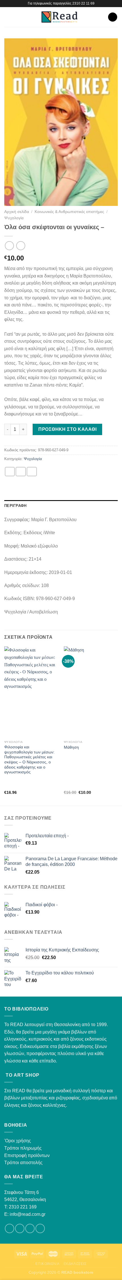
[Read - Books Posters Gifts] (59, 17)
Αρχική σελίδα (16, 212)
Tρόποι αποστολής (23, 1162)
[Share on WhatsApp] (10, 471)
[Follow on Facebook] (9, 1228)
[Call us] (40, 1228)
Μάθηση (71, 747)
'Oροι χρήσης (17, 1140)
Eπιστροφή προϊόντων (27, 1155)
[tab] (61, 505)
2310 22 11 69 (83, 3)
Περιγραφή (15, 506)
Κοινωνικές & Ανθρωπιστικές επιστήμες (69, 212)
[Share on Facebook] (21, 471)
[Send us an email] (30, 1228)
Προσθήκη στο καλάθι (67, 429)
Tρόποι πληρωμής (23, 1148)
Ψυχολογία (14, 218)
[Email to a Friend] (32, 471)
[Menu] (7, 17)
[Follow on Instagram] (19, 1228)
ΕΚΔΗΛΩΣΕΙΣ (75, 1264)
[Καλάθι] (112, 17)
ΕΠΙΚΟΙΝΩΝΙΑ (47, 1264)
